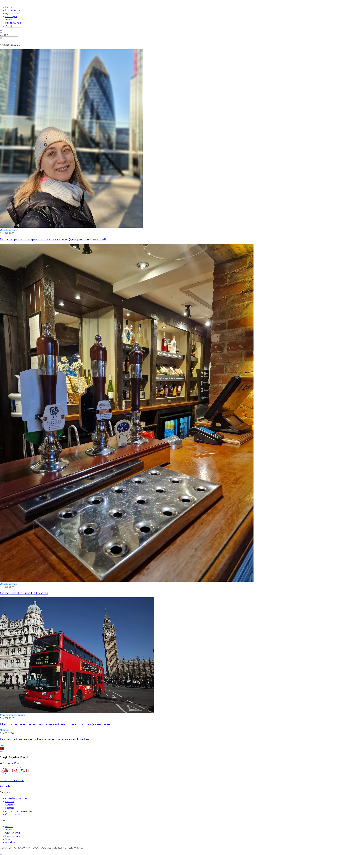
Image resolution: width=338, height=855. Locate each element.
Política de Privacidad (12, 780)
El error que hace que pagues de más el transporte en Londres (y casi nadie (55, 724)
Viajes (8, 19)
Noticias (4, 730)
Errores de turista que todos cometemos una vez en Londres (44, 739)
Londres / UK (12, 10)
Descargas (11, 16)
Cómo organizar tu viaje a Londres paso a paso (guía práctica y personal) (53, 239)
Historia (9, 808)
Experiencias (12, 836)
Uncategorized (8, 230)
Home (9, 7)
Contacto (5, 786)
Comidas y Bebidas (16, 798)
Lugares (20, 715)
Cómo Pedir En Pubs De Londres (24, 593)
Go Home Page (11, 763)
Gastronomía (12, 832)
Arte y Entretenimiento (18, 811)
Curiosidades (7, 715)
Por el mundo (13, 23)
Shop (8, 839)
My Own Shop (13, 13)
